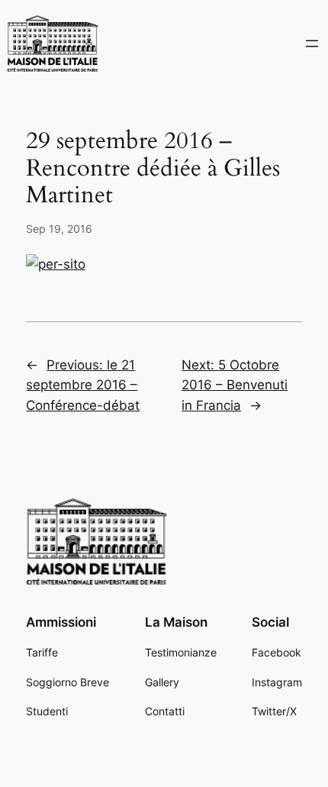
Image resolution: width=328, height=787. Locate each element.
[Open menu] (312, 43)
